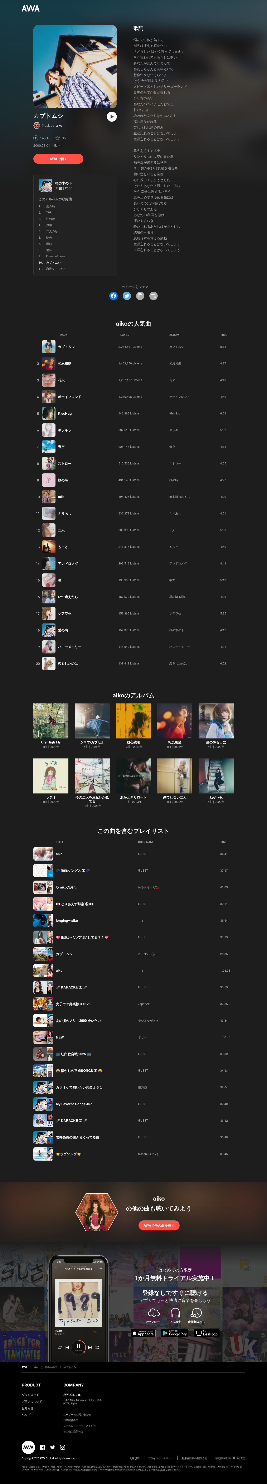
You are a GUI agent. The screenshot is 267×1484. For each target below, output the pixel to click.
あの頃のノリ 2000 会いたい (78, 1020)
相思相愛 (64, 363)
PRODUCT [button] (31, 1385)
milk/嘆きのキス (179, 496)
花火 (49, 212)
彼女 (172, 580)
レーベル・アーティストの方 (79, 1425)
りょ (141, 920)
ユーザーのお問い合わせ (77, 1414)
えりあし (64, 513)
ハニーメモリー (69, 646)
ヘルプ (26, 1415)
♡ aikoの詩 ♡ (67, 887)
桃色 (49, 237)
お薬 (49, 225)
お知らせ (27, 1408)
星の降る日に (178, 596)
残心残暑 (133, 742)
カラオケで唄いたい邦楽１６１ (79, 1087)
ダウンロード (30, 1395)
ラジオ (51, 797)
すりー (142, 1037)
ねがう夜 (216, 797)
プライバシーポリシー (160, 1458)
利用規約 (135, 1458)
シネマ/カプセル (92, 742)
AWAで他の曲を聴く (159, 1225)
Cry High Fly (51, 742)
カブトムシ (66, 346)
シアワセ (64, 613)
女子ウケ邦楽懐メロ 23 (73, 1003)
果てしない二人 (174, 797)
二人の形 (52, 231)
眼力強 (142, 1087)
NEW (60, 1037)
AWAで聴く (58, 158)
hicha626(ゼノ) (148, 1154)
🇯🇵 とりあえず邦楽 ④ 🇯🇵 (74, 903)
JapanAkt (144, 1004)
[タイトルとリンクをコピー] (140, 296)
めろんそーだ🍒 (148, 887)
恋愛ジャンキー (56, 269)
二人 (61, 530)
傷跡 (49, 250)
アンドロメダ (68, 563)
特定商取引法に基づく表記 (230, 1458)
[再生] (112, 117)
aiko (59, 125)
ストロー (64, 463)
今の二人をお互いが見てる (92, 799)
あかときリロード (133, 797)
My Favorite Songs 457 (74, 1103)
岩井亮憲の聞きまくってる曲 (77, 1137)
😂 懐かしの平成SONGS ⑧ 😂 (79, 1070)
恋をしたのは (68, 663)
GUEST (143, 854)
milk (61, 496)
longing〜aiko (67, 920)
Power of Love (55, 256)
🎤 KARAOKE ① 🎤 (71, 987)
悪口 (49, 243)
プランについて (32, 1401)
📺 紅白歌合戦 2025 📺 (73, 1053)
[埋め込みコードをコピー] (153, 296)
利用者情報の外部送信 (194, 1458)
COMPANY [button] (73, 1385)
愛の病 (50, 206)
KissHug (65, 413)
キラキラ (64, 430)
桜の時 (50, 218)
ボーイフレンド (69, 396)
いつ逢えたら (68, 596)
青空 (61, 446)
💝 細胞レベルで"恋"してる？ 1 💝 (82, 937)
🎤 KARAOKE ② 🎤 (71, 1120)
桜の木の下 (63, 183)
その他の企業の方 (73, 1431)
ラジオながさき (148, 1020)
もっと (63, 546)
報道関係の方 (70, 1420)
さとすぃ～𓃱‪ (146, 954)
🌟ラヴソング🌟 (68, 1153)
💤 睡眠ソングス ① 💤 (73, 870)
